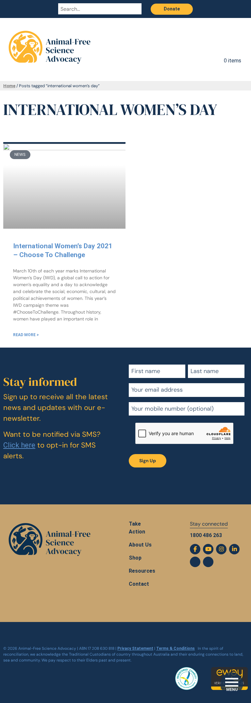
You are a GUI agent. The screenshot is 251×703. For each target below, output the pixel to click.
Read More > (26, 335)
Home (9, 85)
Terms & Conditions (175, 648)
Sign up (147, 461)
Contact (139, 584)
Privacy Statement (135, 648)
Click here (19, 445)
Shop (135, 558)
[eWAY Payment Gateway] (229, 671)
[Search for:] (93, 8)
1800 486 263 (206, 535)
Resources (142, 571)
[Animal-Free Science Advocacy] (49, 42)
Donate (172, 8)
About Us (140, 545)
